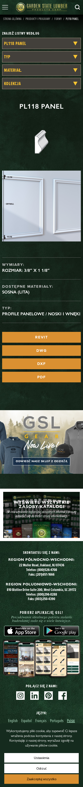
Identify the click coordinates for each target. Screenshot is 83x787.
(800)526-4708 (47, 569)
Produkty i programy (38, 18)
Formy (58, 18)
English (13, 720)
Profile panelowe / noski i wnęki (41, 313)
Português (56, 720)
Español (26, 720)
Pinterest (48, 695)
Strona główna (12, 18)
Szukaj (77, 7)
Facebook (62, 695)
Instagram (20, 695)
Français (40, 720)
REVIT (41, 337)
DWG (41, 350)
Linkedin (34, 695)
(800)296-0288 (47, 594)
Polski (71, 720)
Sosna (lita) (16, 292)
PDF (41, 377)
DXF (41, 363)
